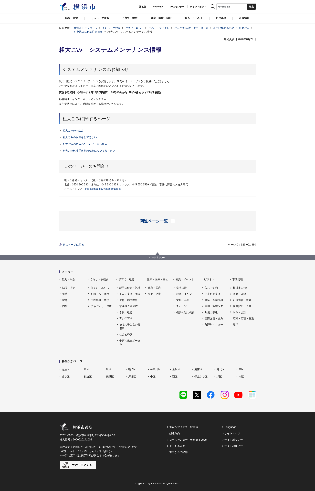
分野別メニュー (214, 324)
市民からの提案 (178, 452)
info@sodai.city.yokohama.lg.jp (103, 188)
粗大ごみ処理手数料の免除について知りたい (89, 150)
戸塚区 (132, 376)
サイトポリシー (233, 439)
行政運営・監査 (242, 300)
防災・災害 (68, 287)
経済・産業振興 (214, 300)
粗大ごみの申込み (73, 130)
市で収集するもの (223, 28)
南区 (241, 376)
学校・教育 (125, 312)
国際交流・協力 (214, 318)
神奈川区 (155, 369)
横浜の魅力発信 (185, 312)
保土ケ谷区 (201, 376)
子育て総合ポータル (129, 342)
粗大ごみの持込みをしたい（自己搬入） (86, 144)
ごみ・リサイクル (158, 28)
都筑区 (88, 376)
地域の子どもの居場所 (129, 326)
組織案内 (174, 433)
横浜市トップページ (85, 28)
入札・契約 (211, 287)
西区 (175, 376)
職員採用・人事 (242, 306)
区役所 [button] (142, 6)
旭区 (86, 369)
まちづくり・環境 (101, 306)
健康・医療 (154, 287)
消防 (65, 293)
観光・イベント (185, 279)
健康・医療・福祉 (157, 279)
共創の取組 (211, 312)
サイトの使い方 (233, 446)
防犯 (65, 306)
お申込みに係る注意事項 (88, 31)
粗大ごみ (244, 28)
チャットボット (198, 6)
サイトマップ (232, 433)
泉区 (108, 369)
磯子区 (132, 369)
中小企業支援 (212, 293)
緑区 (219, 376)
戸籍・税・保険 (100, 293)
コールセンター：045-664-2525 (188, 439)
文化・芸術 (182, 300)
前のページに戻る (73, 244)
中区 (153, 376)
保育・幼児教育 (128, 300)
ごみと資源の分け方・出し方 (191, 28)
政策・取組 (239, 293)
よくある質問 (177, 446)
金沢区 (176, 369)
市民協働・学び (100, 300)
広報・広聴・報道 (243, 318)
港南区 (198, 369)
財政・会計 (239, 312)
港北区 (220, 369)
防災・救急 (68, 279)
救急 (65, 300)
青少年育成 (125, 318)
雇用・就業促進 (214, 306)
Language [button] (157, 6)
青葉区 (66, 369)
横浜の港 (181, 287)
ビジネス (209, 279)
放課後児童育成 (128, 306)
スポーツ (181, 306)
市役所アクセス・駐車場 (183, 427)
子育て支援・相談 (129, 293)
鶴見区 (110, 376)
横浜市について (242, 287)
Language (230, 427)
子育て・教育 (126, 279)
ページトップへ (157, 257)
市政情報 (237, 279)
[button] (157, 221)
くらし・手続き (111, 28)
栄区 (241, 369)
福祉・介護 (154, 293)
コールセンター (176, 6)
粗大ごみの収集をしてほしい (80, 137)
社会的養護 (125, 334)
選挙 (235, 324)
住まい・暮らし (134, 28)
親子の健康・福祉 (129, 287)
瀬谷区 (66, 376)
